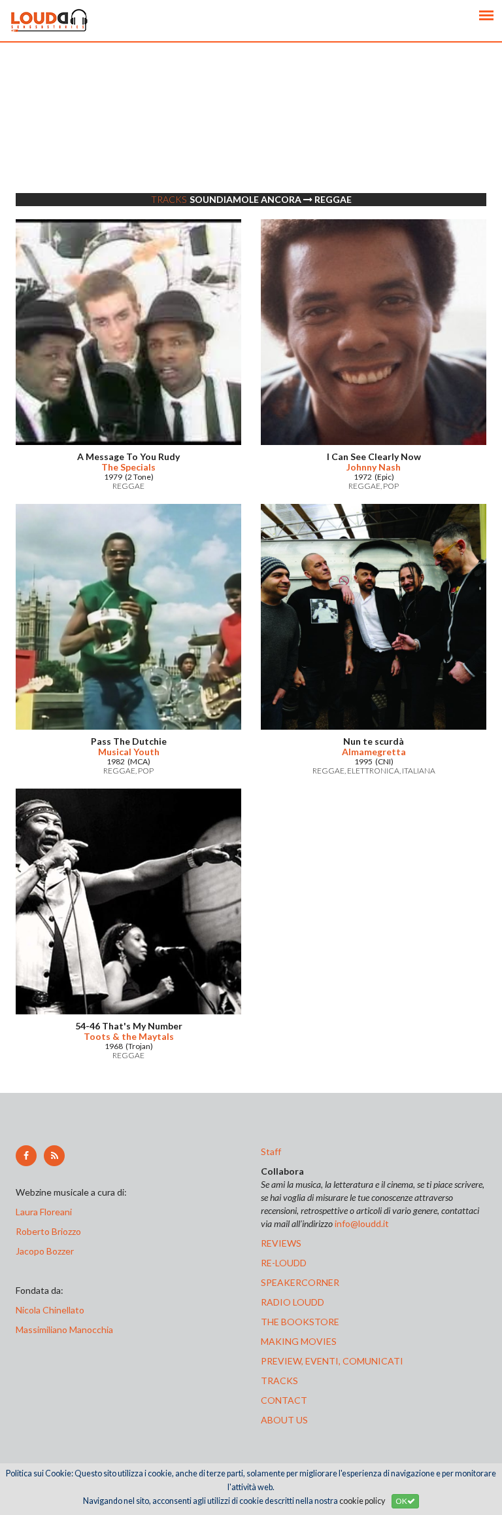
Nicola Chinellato (50, 1309)
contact (284, 1400)
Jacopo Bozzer (45, 1251)
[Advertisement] (251, 134)
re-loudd (284, 1262)
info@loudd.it (362, 1223)
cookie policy (362, 1501)
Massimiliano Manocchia (64, 1329)
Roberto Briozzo (48, 1231)
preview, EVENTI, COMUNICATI (332, 1360)
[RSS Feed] (54, 1155)
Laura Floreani (46, 1211)
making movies (299, 1341)
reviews (281, 1243)
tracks (279, 1380)
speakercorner (300, 1282)
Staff (271, 1151)
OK (401, 1501)
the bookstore (300, 1321)
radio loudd (292, 1302)
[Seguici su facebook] (26, 1155)
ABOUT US (284, 1419)
